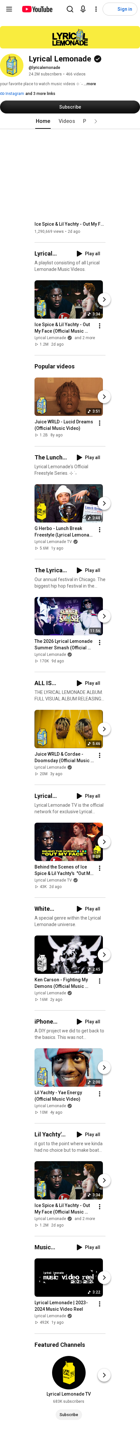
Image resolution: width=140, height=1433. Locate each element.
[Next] (104, 299)
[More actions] (99, 325)
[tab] (43, 121)
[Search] (70, 9)
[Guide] (9, 9)
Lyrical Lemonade (50, 654)
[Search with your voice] (83, 9)
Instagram (14, 93)
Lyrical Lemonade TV (53, 541)
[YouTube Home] (37, 9)
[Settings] (96, 9)
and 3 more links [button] (40, 93)
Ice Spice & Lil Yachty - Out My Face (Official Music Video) (70, 224)
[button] (96, 121)
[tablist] (70, 121)
